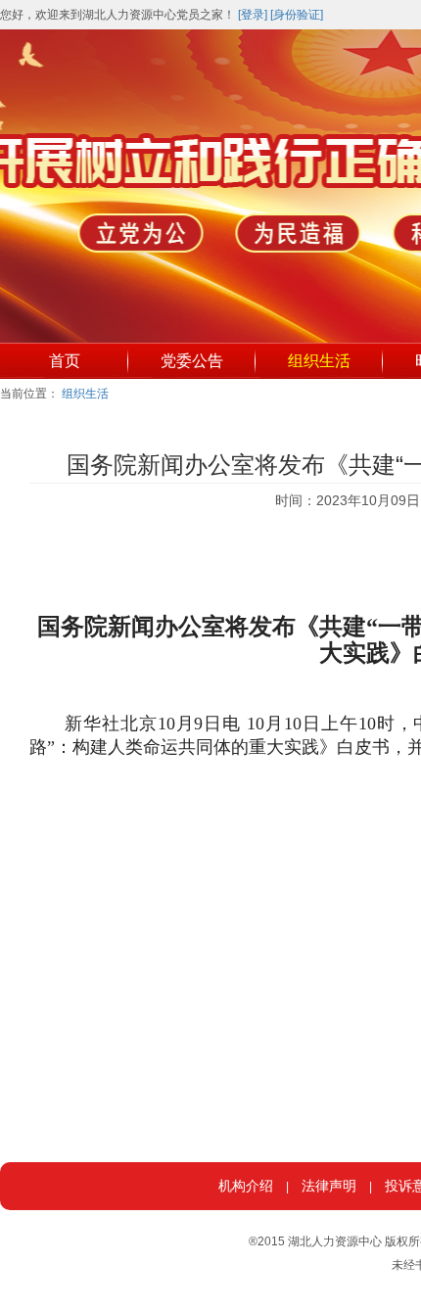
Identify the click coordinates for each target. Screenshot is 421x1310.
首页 (64, 360)
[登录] (252, 15)
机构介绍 (245, 1185)
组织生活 (319, 360)
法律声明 (329, 1185)
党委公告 (192, 360)
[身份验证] (296, 15)
